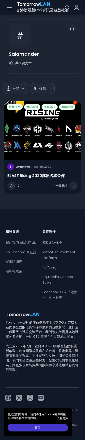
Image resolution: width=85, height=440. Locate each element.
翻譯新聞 (32, 107)
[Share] (72, 28)
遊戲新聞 (67, 107)
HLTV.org (49, 267)
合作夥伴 (49, 231)
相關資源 (12, 231)
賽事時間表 (14, 261)
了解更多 (62, 418)
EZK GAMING (52, 242)
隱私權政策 (14, 271)
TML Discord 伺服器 (21, 252)
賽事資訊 (49, 107)
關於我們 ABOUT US (21, 242)
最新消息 (14, 107)
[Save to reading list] (73, 185)
